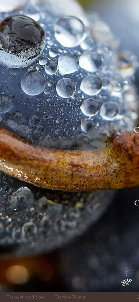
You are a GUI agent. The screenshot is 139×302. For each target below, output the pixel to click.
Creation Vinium (70, 297)
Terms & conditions (25, 297)
